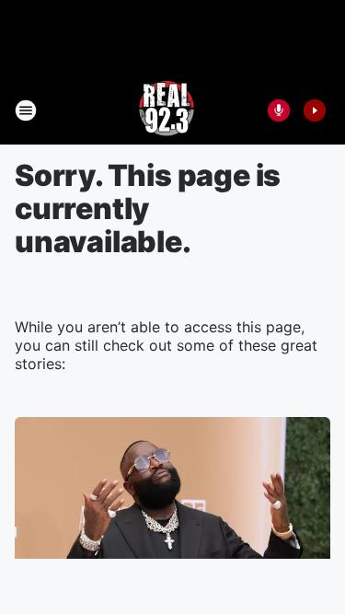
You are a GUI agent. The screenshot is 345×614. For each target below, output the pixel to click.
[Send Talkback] (279, 110)
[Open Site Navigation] (26, 110)
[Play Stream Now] (315, 110)
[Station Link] (166, 110)
